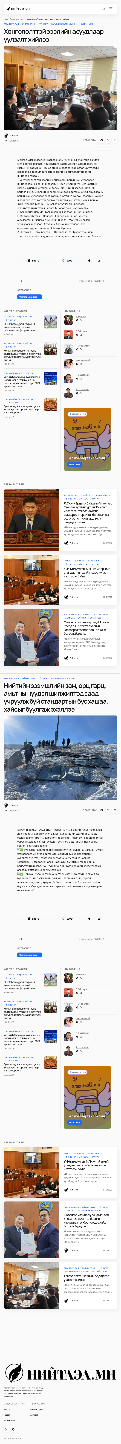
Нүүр (6, 19)
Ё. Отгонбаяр (82, 389)
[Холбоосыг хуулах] (115, 140)
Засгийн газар (70, 495)
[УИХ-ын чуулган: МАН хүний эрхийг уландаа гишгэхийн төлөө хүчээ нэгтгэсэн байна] (31, 580)
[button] (103, 9)
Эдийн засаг (87, 24)
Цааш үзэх (74, 464)
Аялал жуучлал (16, 19)
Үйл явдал (43, 24)
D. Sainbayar (81, 331)
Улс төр (12, 320)
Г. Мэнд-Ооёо (82, 345)
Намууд (67, 561)
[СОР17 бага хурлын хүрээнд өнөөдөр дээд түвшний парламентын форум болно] (50, 321)
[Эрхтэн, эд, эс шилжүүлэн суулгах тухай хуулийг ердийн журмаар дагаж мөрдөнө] (50, 404)
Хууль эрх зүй (11, 403)
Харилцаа (70, 618)
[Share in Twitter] (108, 140)
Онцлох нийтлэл (25, 317)
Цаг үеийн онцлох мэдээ (63, 24)
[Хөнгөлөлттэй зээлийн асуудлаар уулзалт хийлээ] (31, 1285)
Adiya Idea (81, 316)
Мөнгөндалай (83, 360)
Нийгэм (10, 317)
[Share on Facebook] (101, 140)
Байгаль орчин (28, 24)
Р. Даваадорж (82, 374)
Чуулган (95, 499)
